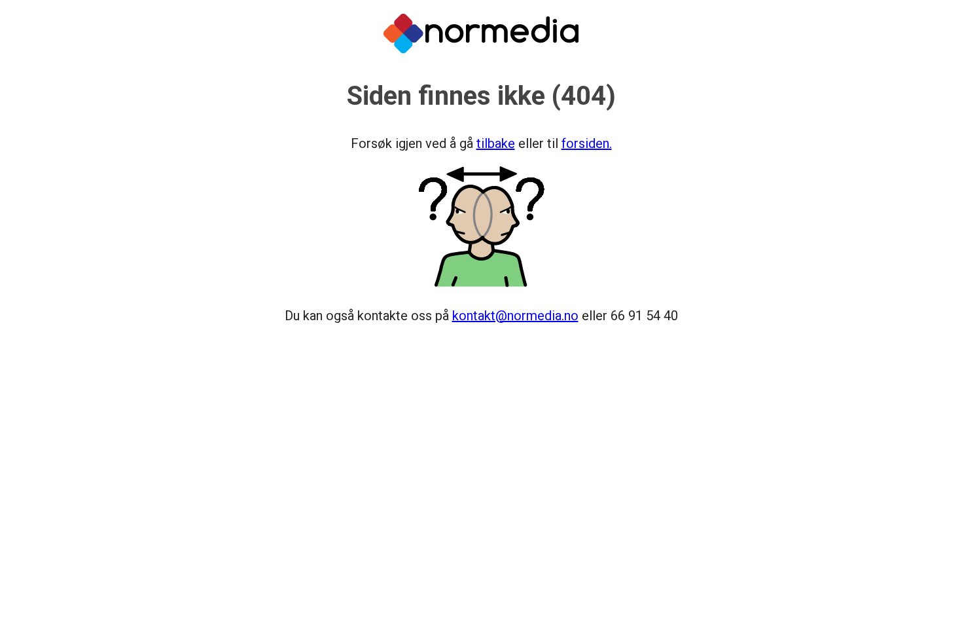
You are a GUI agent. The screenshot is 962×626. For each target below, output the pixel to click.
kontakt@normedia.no (515, 315)
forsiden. (586, 143)
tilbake (495, 143)
